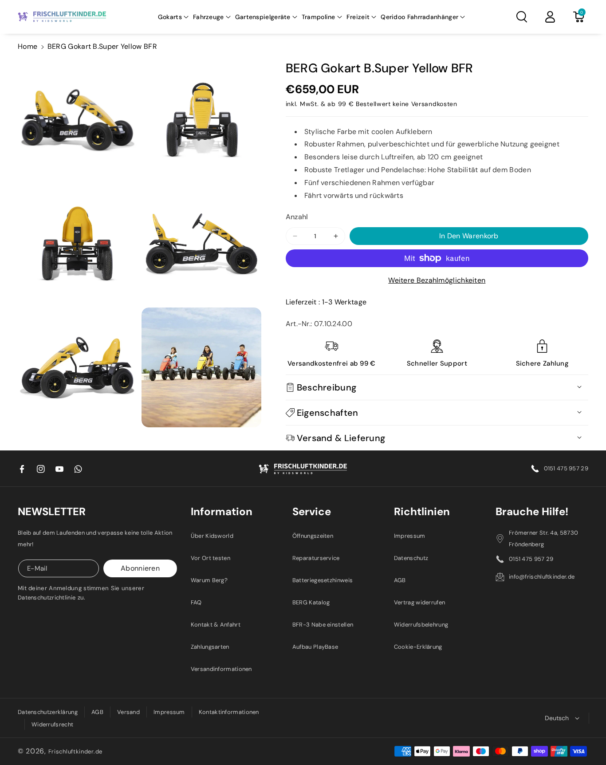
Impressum (409, 536)
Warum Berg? (209, 580)
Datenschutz (411, 558)
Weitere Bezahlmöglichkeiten (436, 280)
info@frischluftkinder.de (542, 576)
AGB (400, 580)
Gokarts (170, 17)
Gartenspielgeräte (263, 17)
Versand (128, 712)
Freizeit (358, 17)
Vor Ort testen (210, 558)
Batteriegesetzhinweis (322, 580)
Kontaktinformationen (229, 712)
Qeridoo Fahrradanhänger (419, 17)
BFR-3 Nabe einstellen (322, 624)
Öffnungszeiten (312, 536)
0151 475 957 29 (566, 468)
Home (27, 46)
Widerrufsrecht (52, 724)
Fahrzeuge (208, 17)
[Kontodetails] (550, 17)
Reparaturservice (316, 558)
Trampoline (318, 17)
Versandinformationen (221, 669)
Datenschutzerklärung (48, 712)
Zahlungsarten (210, 647)
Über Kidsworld (212, 536)
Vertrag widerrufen (419, 602)
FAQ (196, 602)
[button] (173, 17)
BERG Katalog (311, 602)
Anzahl (297, 216)
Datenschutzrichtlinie (46, 597)
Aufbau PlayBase (315, 647)
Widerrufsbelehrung (421, 624)
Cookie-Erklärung (418, 647)
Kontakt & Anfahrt (215, 624)
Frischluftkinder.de (75, 751)
